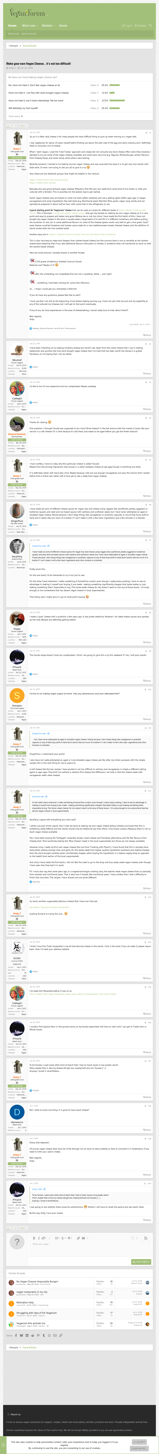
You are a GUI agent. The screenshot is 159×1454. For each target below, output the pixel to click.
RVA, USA (22, 640)
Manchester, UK (23, 567)
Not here (22, 371)
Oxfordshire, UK (23, 448)
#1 (150, 133)
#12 (149, 791)
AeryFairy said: (38, 796)
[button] (37, 25)
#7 (150, 540)
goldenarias (21, 1284)
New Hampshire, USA (25, 532)
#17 (149, 1061)
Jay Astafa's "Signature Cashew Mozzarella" (49, 907)
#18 (149, 1106)
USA (24, 678)
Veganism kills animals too (30, 1323)
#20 (149, 1183)
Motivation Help (25, 1302)
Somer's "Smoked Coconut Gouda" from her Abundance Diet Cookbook (82, 234)
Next (22, 125)
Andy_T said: (37, 1189)
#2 (150, 344)
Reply (148, 335)
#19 (149, 1139)
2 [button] (94, 85)
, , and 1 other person (54, 328)
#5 (150, 460)
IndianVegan (21, 1326)
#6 (150, 505)
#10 (149, 689)
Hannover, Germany (24, 166)
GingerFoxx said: (39, 546)
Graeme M (138, 1325)
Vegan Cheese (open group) (43, 182)
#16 (149, 1022)
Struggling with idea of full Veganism (36, 1312)
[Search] (151, 25)
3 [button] (94, 100)
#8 (150, 612)
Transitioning (43, 1305)
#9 (150, 651)
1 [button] (94, 92)
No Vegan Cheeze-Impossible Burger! (37, 1281)
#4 (150, 418)
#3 (150, 382)
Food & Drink (45, 1284)
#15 (149, 987)
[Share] (146, 132)
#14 (149, 942)
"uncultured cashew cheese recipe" (69, 213)
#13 (149, 897)
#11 (150, 728)
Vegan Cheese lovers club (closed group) (49, 179)
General (42, 1326)
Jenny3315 (20, 1305)
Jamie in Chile (136, 1283)
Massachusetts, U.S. (25, 717)
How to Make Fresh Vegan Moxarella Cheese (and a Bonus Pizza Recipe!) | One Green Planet (73, 994)
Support (41, 1315)
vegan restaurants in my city (31, 1291)
